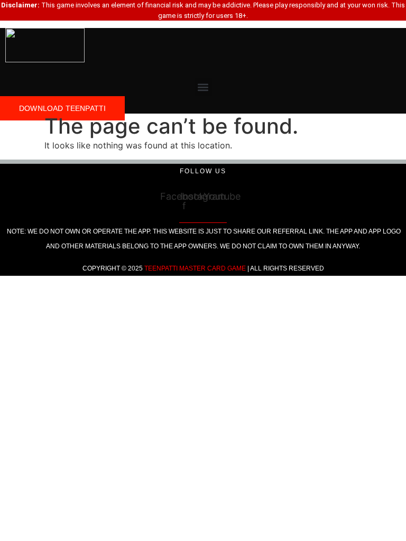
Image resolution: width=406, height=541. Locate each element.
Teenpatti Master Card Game (195, 268)
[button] (203, 87)
